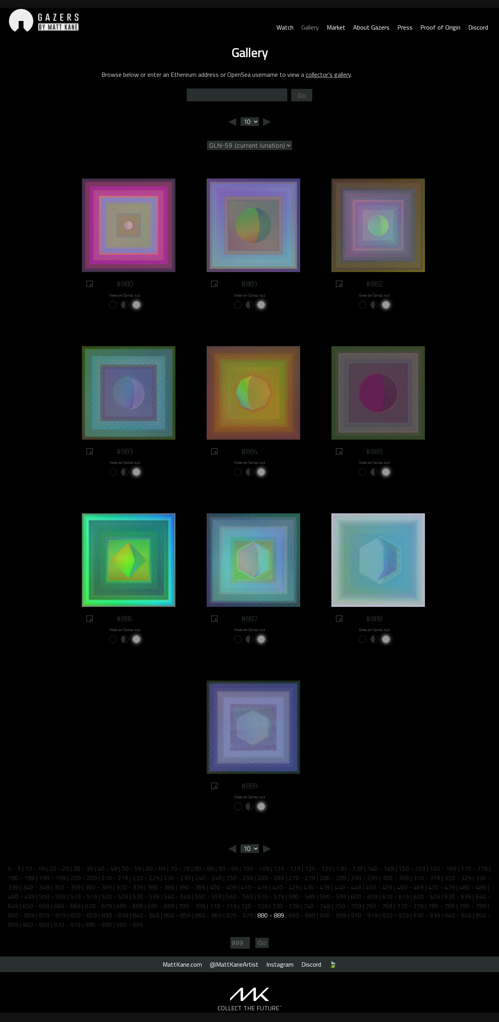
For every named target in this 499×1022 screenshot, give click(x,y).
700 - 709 (192, 906)
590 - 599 (333, 896)
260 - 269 (270, 877)
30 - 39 (83, 868)
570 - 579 (270, 896)
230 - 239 (177, 877)
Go (301, 95)
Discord (478, 27)
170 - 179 (474, 868)
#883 (125, 451)
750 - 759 (347, 906)
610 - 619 (395, 896)
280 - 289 (333, 877)
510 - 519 (83, 896)
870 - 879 (239, 915)
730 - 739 (285, 906)
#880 (125, 283)
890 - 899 (301, 915)
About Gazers (371, 27)
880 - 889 (270, 915)
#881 (249, 283)
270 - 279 (301, 877)
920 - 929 (395, 915)
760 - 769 (379, 906)
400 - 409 (223, 887)
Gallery (310, 27)
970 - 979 (67, 924)
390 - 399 (192, 887)
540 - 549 (177, 896)
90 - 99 (228, 868)
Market (336, 27)
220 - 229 (146, 877)
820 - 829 (83, 915)
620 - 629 (426, 896)
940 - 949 (457, 915)
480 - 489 (472, 887)
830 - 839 (114, 915)
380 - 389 (160, 887)
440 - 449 (347, 887)
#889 (249, 785)
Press (404, 27)
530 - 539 (146, 896)
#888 (374, 618)
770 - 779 (410, 906)
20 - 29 (59, 868)
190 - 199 (52, 877)
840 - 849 (146, 915)
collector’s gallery (328, 74)
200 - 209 (83, 877)
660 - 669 (67, 906)
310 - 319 (426, 877)
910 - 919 (364, 915)
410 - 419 (254, 887)
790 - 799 (472, 906)
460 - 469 (410, 887)
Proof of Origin (440, 27)
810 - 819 (52, 915)
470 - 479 (441, 887)
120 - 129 (318, 868)
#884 (249, 451)
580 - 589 (301, 896)
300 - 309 (395, 877)
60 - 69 (156, 868)
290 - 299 (364, 877)
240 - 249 (208, 877)
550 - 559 (208, 896)
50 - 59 (132, 868)
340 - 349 (36, 887)
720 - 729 (254, 906)
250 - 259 (239, 877)
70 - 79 (180, 868)
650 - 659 (36, 906)
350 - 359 (67, 887)
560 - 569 (239, 896)
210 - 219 (114, 877)
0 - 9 (14, 868)
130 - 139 (349, 868)
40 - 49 (107, 868)
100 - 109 (255, 868)
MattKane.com (182, 964)
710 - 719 (223, 906)
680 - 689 (129, 906)
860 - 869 (208, 915)
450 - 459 (379, 887)
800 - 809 (21, 915)
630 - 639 (457, 896)
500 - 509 (52, 896)
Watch (285, 27)
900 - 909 (333, 915)
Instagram (280, 964)
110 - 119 (287, 868)
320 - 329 (457, 877)
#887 (249, 618)
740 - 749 (316, 906)
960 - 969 (36, 924)
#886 (125, 618)
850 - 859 (177, 915)
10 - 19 (35, 868)
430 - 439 (316, 887)
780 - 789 (441, 906)
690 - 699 (160, 906)
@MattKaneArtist (234, 964)
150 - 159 (411, 868)
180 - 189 (21, 877)
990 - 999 (129, 924)
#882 (374, 283)
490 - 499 (21, 896)
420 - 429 (285, 887)
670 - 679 (98, 906)
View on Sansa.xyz (125, 295)
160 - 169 (443, 868)
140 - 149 (380, 868)
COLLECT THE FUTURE (250, 1008)
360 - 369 (98, 887)
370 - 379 (129, 887)
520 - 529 (114, 896)
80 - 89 (204, 868)
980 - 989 (98, 924)
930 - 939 (426, 915)
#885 (374, 451)
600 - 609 (364, 896)
